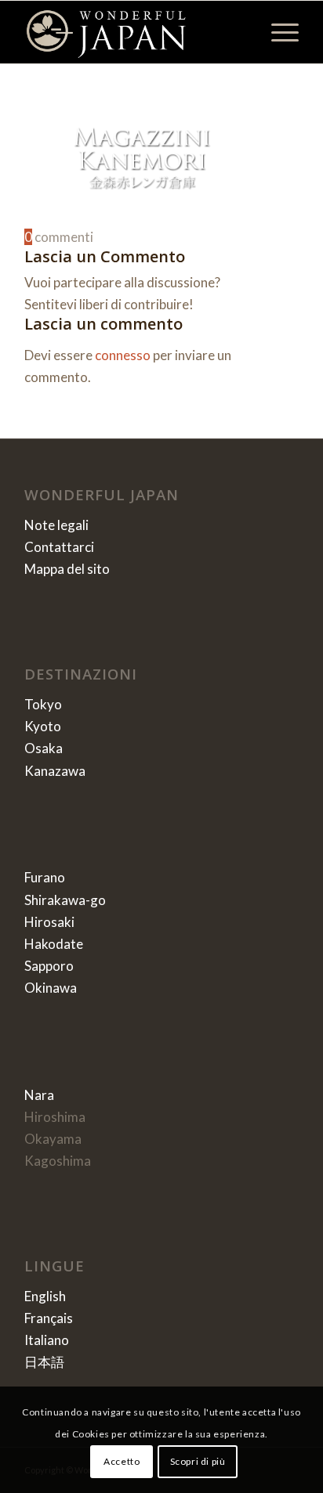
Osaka (43, 748)
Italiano (46, 1340)
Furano (44, 877)
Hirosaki (49, 922)
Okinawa (50, 987)
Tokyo (43, 704)
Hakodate (53, 944)
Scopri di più (198, 1461)
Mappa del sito (67, 569)
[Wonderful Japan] (134, 32)
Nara (39, 1095)
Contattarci (59, 547)
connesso (123, 355)
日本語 (44, 1362)
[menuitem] (277, 32)
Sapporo (49, 965)
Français (48, 1318)
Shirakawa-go (65, 900)
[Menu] (277, 32)
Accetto (121, 1461)
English (45, 1296)
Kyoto (42, 726)
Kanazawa (54, 771)
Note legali (56, 525)
